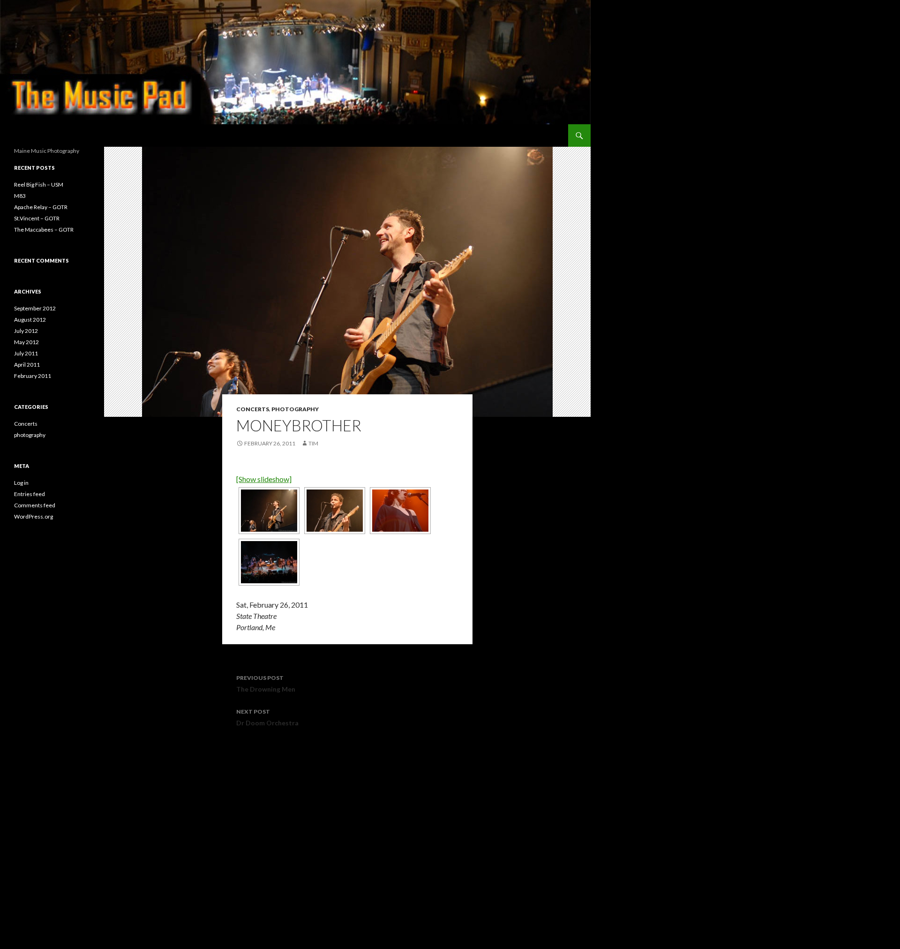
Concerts (252, 409)
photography (295, 409)
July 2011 (26, 353)
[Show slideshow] (264, 478)
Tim (313, 443)
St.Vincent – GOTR (37, 218)
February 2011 (32, 375)
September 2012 (35, 308)
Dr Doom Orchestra (267, 717)
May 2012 (26, 342)
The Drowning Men (265, 683)
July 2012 (26, 330)
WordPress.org (33, 516)
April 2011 (27, 364)
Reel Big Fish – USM (38, 184)
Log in (21, 482)
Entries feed (29, 493)
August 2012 (30, 319)
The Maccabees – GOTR (44, 229)
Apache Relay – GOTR (41, 207)
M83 (20, 195)
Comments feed (34, 505)
